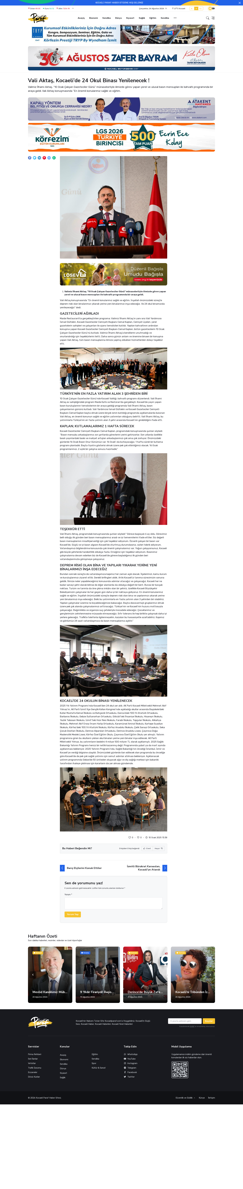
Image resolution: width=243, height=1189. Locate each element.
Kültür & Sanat (99, 1068)
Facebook (132, 1072)
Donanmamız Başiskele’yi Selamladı (193, 992)
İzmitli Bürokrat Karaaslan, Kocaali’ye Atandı (143, 868)
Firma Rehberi (34, 1054)
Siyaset (130, 18)
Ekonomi (93, 18)
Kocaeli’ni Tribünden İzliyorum (145, 992)
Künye (202, 1098)
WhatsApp (132, 1054)
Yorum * (68, 894)
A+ (201, 8)
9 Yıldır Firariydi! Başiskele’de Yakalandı (50, 992)
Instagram (132, 1063)
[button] (153, 9)
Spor (94, 1063)
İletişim (211, 1098)
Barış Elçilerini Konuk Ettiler (84, 868)
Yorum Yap (73, 914)
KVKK (192, 1026)
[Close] (239, 3)
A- (192, 8)
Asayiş (81, 18)
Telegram (131, 1068)
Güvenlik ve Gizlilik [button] (184, 1098)
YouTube (131, 1059)
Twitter (131, 1077)
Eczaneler (32, 1072)
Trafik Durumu (34, 1068)
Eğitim (152, 18)
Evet (148, 848)
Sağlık (142, 18)
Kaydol (209, 1021)
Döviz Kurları (34, 1077)
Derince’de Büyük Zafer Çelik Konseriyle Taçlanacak (97, 992)
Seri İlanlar (33, 1059)
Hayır (157, 848)
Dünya (118, 18)
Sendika (106, 18)
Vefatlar (32, 1063)
